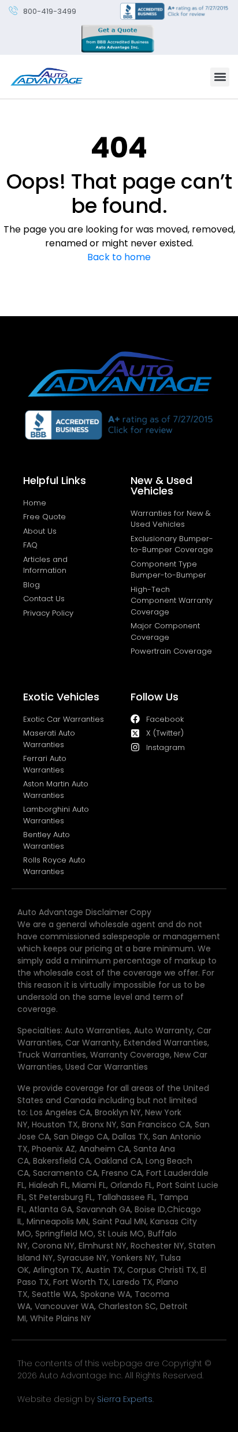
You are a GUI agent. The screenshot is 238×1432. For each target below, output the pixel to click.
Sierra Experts (125, 1399)
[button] (219, 77)
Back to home (119, 257)
